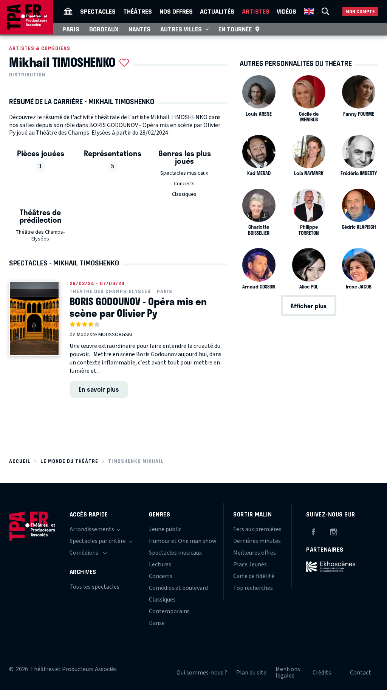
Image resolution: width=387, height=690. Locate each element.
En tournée (235, 29)
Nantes (139, 29)
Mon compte (360, 11)
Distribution (27, 75)
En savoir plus (99, 389)
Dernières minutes (257, 541)
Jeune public (165, 529)
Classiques (184, 194)
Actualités (217, 11)
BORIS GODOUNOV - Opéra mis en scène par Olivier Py (138, 307)
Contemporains (169, 611)
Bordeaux (104, 29)
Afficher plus (309, 305)
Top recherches (253, 588)
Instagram (334, 531)
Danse (157, 623)
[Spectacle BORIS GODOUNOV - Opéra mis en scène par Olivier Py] (34, 318)
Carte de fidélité (253, 576)
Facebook (313, 531)
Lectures (160, 564)
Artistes (255, 11)
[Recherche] (325, 11)
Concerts (184, 184)
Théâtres (137, 11)
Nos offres (176, 11)
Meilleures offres (254, 553)
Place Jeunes (250, 564)
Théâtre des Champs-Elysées (40, 235)
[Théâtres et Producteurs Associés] (68, 11)
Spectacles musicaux (184, 173)
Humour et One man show (183, 541)
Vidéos (286, 11)
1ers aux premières (257, 529)
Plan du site (251, 672)
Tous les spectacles (94, 587)
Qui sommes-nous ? (201, 672)
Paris (70, 29)
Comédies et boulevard (178, 588)
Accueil (20, 461)
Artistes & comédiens (39, 48)
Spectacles (98, 11)
